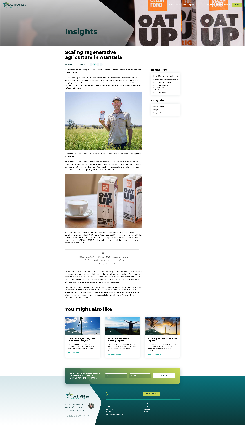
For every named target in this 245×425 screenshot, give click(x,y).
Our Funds (199, 5)
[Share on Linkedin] (101, 64)
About (178, 5)
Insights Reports (159, 113)
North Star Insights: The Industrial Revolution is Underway (162, 87)
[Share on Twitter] (94, 64)
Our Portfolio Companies (114, 414)
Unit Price (218, 5)
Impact (191, 5)
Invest (237, 5)
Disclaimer (147, 409)
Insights (210, 5)
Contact (227, 5)
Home (171, 5)
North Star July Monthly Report (165, 76)
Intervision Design (74, 416)
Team (184, 5)
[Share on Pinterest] (97, 64)
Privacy (146, 411)
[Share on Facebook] (91, 64)
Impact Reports (159, 106)
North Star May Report (162, 92)
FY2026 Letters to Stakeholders (165, 79)
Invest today (152, 394)
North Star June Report (162, 82)
